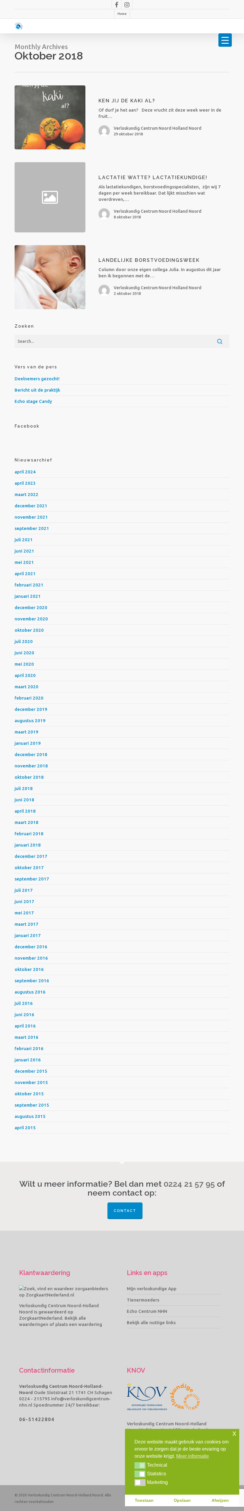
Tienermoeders (143, 1299)
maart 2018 (26, 822)
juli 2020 (24, 641)
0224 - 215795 (34, 1398)
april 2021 (25, 573)
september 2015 (32, 1105)
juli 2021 (24, 539)
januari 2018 (28, 844)
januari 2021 (28, 596)
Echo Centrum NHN (147, 1311)
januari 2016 (28, 1059)
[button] (140, 1465)
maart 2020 (26, 686)
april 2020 (25, 675)
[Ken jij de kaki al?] (50, 117)
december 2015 (31, 1071)
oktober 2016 (29, 969)
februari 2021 (29, 584)
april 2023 (25, 483)
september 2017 (32, 878)
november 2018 (31, 765)
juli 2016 (24, 1003)
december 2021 (31, 505)
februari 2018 (29, 833)
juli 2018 (24, 788)
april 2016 (25, 1025)
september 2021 (32, 528)
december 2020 (31, 607)
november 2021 (31, 517)
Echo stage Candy (33, 401)
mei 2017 (24, 912)
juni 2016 (24, 1014)
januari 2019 (28, 743)
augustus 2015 (30, 1116)
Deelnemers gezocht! (37, 378)
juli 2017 (24, 890)
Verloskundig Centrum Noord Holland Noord (157, 128)
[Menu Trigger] (225, 40)
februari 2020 (29, 697)
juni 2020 (24, 652)
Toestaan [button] (144, 1500)
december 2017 (31, 856)
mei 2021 (24, 562)
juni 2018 (24, 799)
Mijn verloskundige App (151, 1288)
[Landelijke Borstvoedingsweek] (50, 277)
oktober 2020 (29, 630)
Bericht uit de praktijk (37, 389)
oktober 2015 (29, 1093)
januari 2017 (28, 935)
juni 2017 (24, 901)
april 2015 (25, 1127)
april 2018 (25, 811)
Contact (125, 1211)
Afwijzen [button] (220, 1500)
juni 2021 (24, 550)
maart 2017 (26, 924)
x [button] (234, 1433)
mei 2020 (24, 664)
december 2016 (31, 946)
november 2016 (31, 958)
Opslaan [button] (182, 1500)
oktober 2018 (29, 777)
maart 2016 (26, 1037)
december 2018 (31, 754)
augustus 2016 (30, 991)
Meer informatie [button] (192, 1456)
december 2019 (31, 709)
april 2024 (25, 471)
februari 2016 (29, 1048)
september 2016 (32, 980)
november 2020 (31, 618)
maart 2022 (26, 494)
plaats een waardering (78, 1324)
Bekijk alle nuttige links (151, 1322)
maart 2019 (26, 731)
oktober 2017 (29, 867)
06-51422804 (36, 1419)
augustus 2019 (30, 720)
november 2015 (31, 1082)
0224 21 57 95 (189, 1184)
